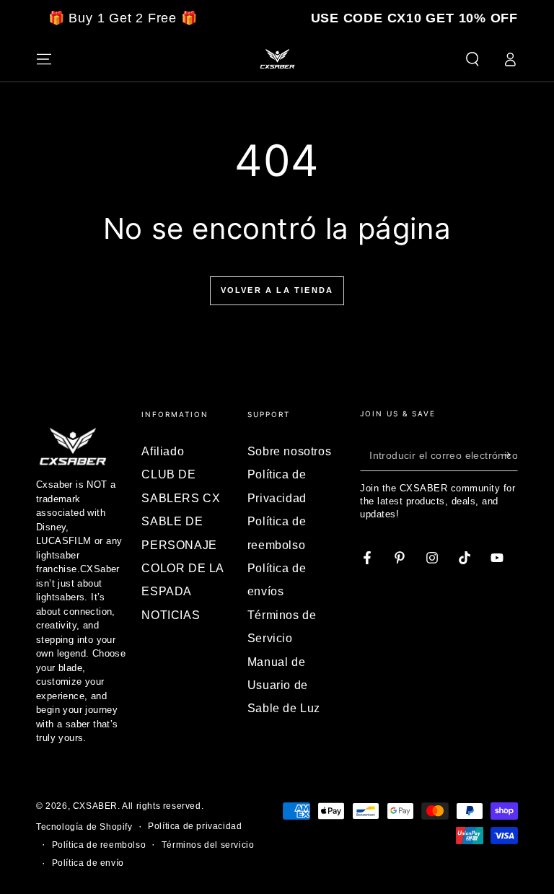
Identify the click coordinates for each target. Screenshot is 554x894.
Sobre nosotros (289, 451)
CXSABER (95, 806)
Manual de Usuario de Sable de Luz (283, 685)
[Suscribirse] (509, 454)
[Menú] (44, 59)
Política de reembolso (99, 845)
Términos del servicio (208, 845)
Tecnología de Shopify (84, 827)
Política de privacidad (195, 826)
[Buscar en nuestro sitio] (472, 59)
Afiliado (162, 451)
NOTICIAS (170, 615)
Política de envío (88, 863)
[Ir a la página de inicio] (277, 59)
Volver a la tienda (277, 290)
